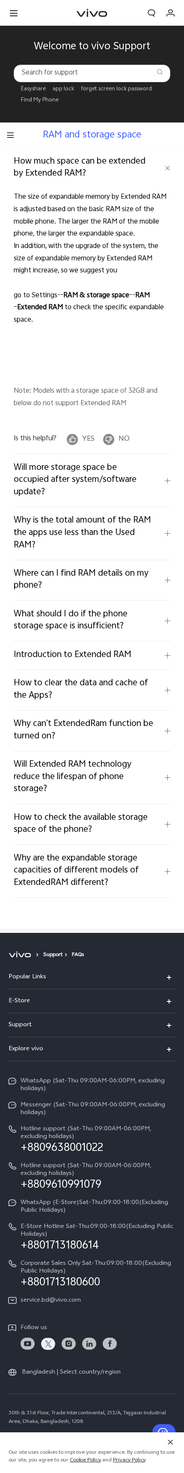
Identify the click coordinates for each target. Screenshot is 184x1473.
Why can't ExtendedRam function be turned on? (83, 730)
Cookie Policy (85, 1460)
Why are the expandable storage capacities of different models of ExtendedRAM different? (76, 870)
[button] (14, 13)
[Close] (170, 1442)
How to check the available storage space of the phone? (81, 824)
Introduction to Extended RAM (72, 655)
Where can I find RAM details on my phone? (81, 580)
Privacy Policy (129, 1460)
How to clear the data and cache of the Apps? (81, 689)
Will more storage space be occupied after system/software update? (75, 480)
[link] (28, 1344)
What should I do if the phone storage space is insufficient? (71, 620)
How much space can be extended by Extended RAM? (79, 168)
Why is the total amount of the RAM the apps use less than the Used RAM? (82, 533)
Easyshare (33, 89)
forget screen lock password (116, 89)
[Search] (160, 72)
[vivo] (21, 955)
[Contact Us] (163, 1432)
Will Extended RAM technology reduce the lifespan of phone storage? (72, 777)
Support (52, 955)
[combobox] (92, 73)
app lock (63, 89)
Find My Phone (40, 100)
